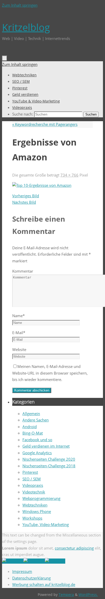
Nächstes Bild (24, 202)
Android (29, 426)
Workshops (32, 518)
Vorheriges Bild (25, 195)
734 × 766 (69, 175)
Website (19, 349)
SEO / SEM (31, 478)
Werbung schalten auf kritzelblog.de (43, 584)
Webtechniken (34, 505)
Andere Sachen (35, 419)
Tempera (66, 594)
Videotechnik (33, 491)
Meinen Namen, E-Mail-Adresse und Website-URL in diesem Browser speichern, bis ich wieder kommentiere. (50, 373)
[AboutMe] (12, 561)
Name (18, 315)
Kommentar (22, 271)
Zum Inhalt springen (19, 5)
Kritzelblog (26, 27)
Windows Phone (36, 511)
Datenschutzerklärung (31, 578)
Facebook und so (37, 439)
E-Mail (18, 332)
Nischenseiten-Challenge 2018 (48, 465)
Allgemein (31, 413)
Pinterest (30, 472)
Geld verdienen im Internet (46, 446)
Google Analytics (37, 452)
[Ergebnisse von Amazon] (41, 185)
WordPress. (88, 594)
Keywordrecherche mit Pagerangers (44, 124)
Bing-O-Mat (32, 433)
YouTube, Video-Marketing (45, 524)
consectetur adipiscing (74, 548)
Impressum (22, 571)
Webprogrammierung (41, 498)
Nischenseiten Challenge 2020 (48, 459)
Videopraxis (32, 485)
